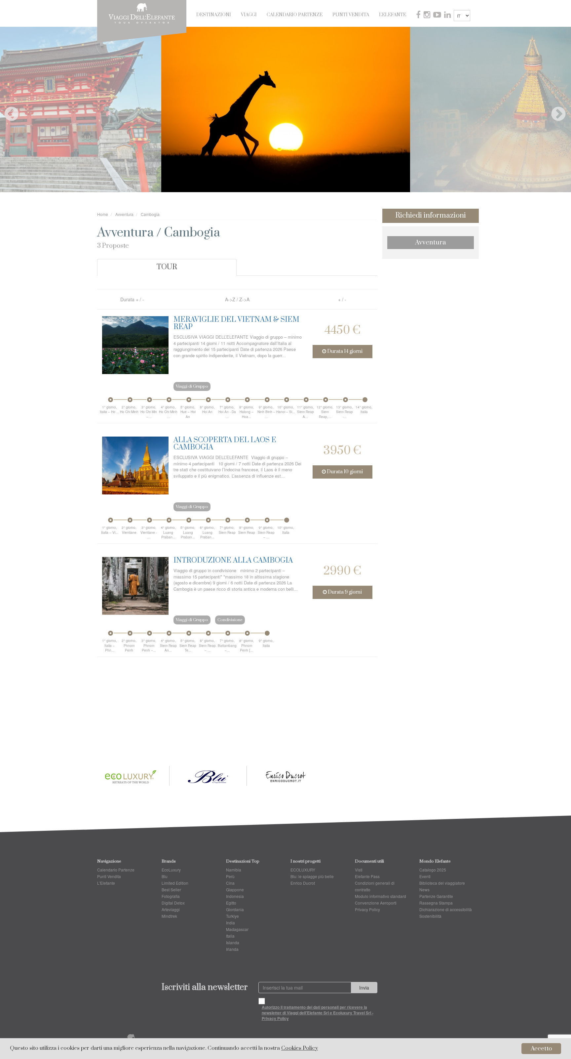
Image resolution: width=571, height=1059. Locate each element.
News (424, 889)
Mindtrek (169, 916)
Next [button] (553, 109)
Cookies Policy (299, 1048)
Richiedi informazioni (430, 215)
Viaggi (249, 15)
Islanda (232, 942)
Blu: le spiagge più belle (312, 876)
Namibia (233, 869)
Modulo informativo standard (380, 896)
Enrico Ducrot (302, 883)
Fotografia (171, 896)
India (230, 922)
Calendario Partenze (295, 15)
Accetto (541, 1048)
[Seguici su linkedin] (448, 15)
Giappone (235, 889)
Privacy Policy (367, 909)
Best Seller (171, 889)
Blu (165, 876)
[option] (285, 109)
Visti (358, 869)
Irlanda (232, 949)
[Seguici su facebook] (419, 15)
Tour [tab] (167, 267)
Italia (230, 936)
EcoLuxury (171, 869)
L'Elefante (392, 15)
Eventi (425, 876)
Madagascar (237, 929)
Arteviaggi (171, 909)
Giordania (235, 909)
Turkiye (232, 916)
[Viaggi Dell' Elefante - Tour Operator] (142, 12)
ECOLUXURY (302, 869)
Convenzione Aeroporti (376, 903)
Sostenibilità (430, 916)
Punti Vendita (350, 15)
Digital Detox (173, 903)
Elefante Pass (367, 876)
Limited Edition (175, 883)
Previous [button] (6, 109)
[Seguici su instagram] (428, 15)
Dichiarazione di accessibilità (445, 909)
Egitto (231, 903)
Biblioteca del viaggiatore (442, 883)
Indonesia (235, 896)
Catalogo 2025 (432, 869)
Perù (230, 876)
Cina (230, 883)
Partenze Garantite (436, 896)
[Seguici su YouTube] (437, 15)
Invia (364, 987)
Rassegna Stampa (436, 903)
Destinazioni (213, 15)
